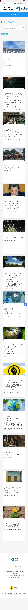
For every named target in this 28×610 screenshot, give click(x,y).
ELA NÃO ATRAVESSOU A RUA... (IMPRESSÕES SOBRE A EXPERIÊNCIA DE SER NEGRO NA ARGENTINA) (13, 385)
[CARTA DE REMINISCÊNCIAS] (14, 441)
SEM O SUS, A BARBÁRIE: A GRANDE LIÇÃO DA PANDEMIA (13, 311)
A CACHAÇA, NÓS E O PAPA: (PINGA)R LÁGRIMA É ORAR (12, 490)
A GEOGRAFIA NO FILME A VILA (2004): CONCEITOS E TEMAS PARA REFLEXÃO (13, 133)
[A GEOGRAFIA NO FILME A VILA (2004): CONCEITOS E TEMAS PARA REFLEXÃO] (14, 119)
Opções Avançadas (22, 28)
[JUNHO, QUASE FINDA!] (14, 226)
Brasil (4, 1)
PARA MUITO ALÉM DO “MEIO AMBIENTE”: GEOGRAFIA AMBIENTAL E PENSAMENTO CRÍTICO (13, 349)
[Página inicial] (7, 10)
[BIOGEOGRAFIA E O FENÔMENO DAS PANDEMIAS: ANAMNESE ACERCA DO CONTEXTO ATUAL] (14, 405)
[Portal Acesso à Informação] (14, 589)
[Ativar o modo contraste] (6, 3)
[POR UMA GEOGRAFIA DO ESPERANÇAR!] (14, 513)
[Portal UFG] (20, 10)
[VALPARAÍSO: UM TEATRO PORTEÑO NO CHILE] (14, 47)
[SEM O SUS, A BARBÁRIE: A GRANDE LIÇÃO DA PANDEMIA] (14, 298)
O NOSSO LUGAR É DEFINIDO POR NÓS (12, 167)
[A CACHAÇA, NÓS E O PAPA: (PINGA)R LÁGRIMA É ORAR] (14, 477)
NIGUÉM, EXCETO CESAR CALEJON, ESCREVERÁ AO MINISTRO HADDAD (12, 204)
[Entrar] (1, 1)
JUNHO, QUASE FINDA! (13, 237)
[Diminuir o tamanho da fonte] (4, 3)
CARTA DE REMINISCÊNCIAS (11, 453)
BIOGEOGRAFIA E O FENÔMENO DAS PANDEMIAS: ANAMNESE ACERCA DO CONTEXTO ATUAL (13, 420)
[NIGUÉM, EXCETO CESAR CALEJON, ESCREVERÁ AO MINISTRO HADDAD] (14, 191)
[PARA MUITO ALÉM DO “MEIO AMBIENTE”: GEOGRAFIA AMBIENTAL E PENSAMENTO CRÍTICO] (14, 334)
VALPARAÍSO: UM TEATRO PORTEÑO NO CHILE (13, 60)
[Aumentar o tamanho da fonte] (2, 3)
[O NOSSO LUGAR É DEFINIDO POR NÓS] (14, 155)
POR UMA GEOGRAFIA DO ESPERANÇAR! (13, 525)
